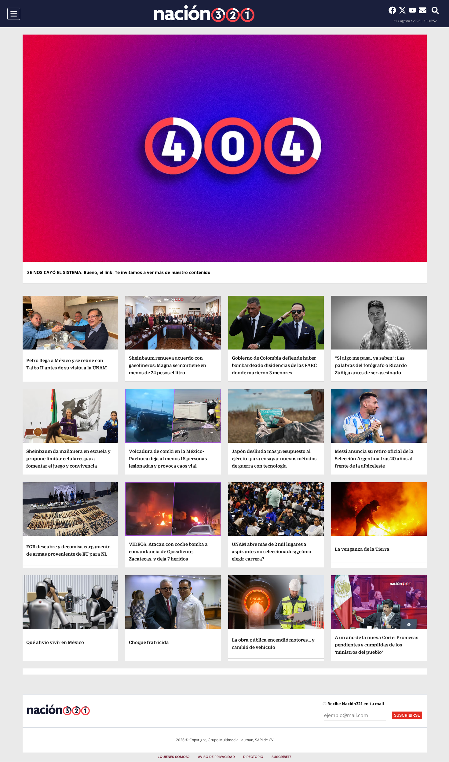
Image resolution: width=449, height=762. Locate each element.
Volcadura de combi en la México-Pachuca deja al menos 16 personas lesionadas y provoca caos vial (168, 458)
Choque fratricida (149, 642)
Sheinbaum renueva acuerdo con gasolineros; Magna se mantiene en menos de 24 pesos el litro (167, 365)
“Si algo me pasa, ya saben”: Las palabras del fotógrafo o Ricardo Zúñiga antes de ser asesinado (371, 365)
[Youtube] (414, 10)
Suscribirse (407, 715)
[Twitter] (404, 10)
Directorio (253, 757)
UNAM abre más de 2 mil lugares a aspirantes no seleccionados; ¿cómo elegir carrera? (271, 551)
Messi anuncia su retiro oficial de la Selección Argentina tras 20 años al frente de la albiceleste (374, 458)
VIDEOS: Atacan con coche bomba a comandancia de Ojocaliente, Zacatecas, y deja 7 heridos (168, 551)
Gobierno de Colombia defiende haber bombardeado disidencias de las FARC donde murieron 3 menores (274, 365)
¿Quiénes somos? (174, 757)
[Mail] (422, 10)
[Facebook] (394, 10)
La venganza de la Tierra (362, 549)
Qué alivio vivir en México (55, 642)
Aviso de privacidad (216, 757)
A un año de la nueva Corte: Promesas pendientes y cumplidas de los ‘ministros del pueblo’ (376, 645)
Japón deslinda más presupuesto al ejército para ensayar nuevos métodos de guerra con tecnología (274, 458)
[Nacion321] (204, 14)
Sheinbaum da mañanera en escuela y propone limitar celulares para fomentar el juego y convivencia (68, 458)
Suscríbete (281, 757)
